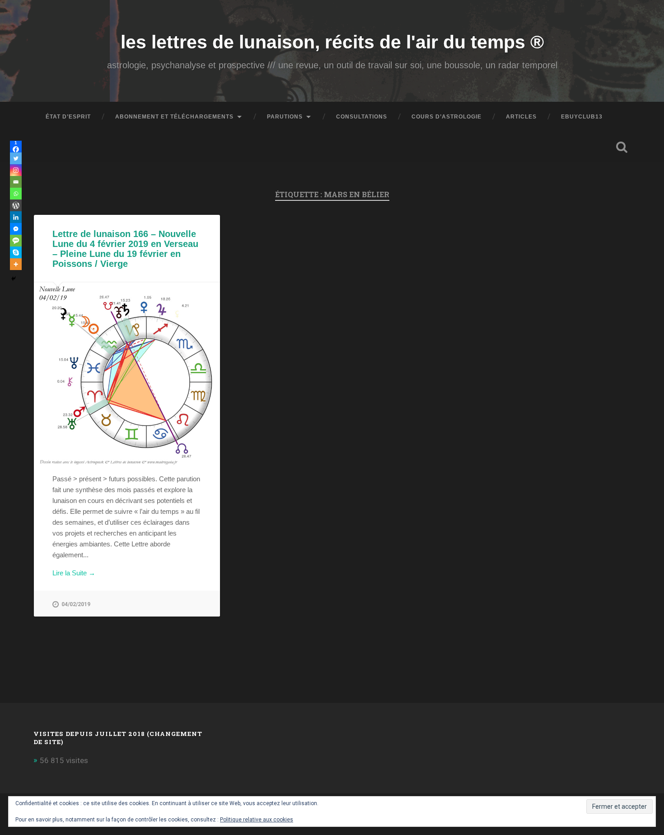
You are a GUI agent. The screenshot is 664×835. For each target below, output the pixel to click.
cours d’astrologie (446, 117)
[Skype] (16, 252)
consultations (361, 117)
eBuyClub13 (582, 117)
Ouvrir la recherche (622, 147)
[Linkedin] (16, 217)
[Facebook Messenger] (16, 229)
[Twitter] (16, 158)
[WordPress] (16, 205)
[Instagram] (16, 170)
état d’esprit (68, 117)
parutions (285, 117)
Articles (521, 117)
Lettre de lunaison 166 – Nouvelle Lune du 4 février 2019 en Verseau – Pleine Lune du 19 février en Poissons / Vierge (125, 249)
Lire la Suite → (73, 573)
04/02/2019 (75, 604)
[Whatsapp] (16, 193)
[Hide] (13, 278)
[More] (16, 264)
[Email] (16, 182)
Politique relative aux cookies (256, 819)
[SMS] (16, 241)
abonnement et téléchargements (174, 117)
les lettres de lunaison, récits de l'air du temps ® (332, 42)
